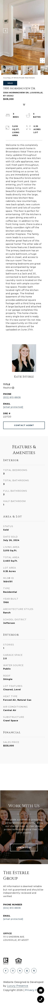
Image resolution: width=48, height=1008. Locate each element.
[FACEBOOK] (5, 970)
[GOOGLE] (33, 970)
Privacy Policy (34, 990)
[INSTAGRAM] (12, 970)
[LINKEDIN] (19, 970)
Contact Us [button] (24, 847)
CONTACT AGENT (24, 425)
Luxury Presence (17, 985)
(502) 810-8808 (12, 397)
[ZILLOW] (26, 970)
